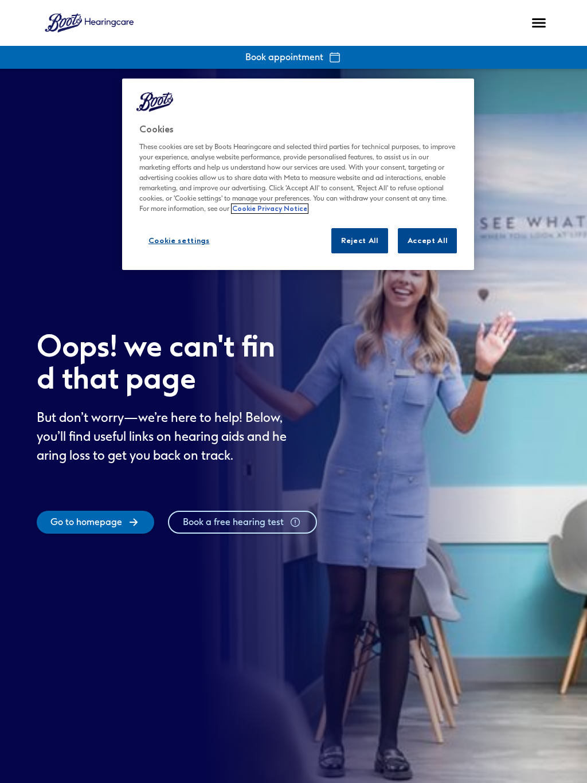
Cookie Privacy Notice (269, 209)
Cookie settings (179, 240)
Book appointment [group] (284, 57)
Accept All (428, 240)
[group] (95, 522)
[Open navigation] (538, 22)
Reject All (359, 240)
